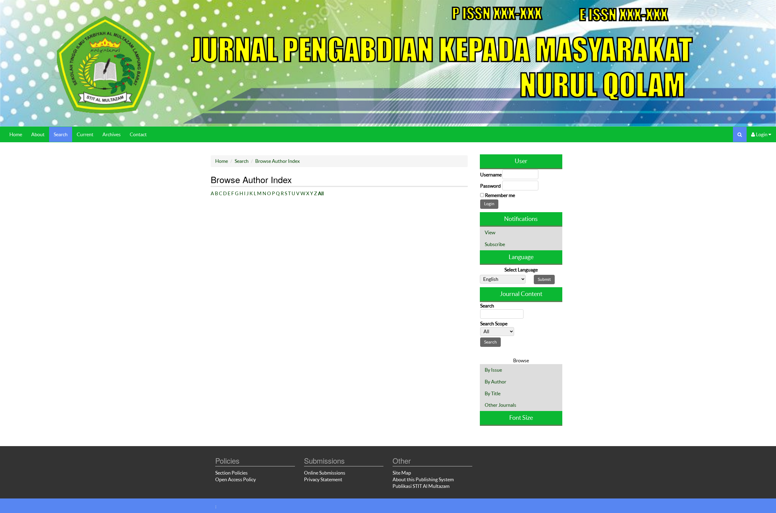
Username (491, 174)
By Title (492, 393)
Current (85, 134)
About (38, 134)
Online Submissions (324, 472)
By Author (495, 381)
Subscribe (495, 244)
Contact (138, 134)
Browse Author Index (277, 161)
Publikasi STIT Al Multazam (421, 486)
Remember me (500, 195)
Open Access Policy (235, 479)
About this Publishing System (423, 479)
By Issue (493, 370)
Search (61, 134)
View (490, 232)
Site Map (402, 472)
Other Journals (500, 405)
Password (490, 186)
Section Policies (231, 472)
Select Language (521, 269)
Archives (111, 134)
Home (15, 134)
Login (761, 134)
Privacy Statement (323, 479)
